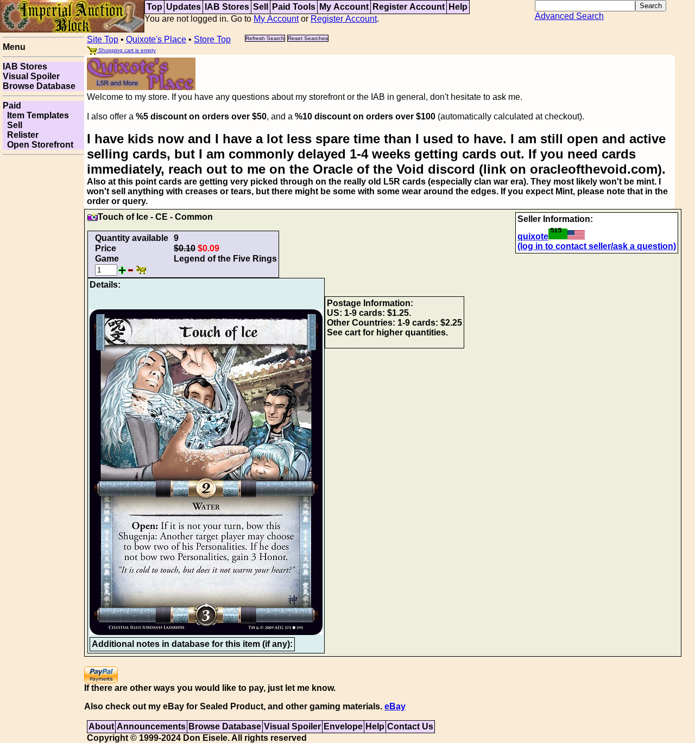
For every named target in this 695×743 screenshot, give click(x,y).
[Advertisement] (43, 322)
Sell (260, 6)
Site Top (102, 39)
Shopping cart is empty (126, 50)
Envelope (343, 726)
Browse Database (39, 86)
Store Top (212, 39)
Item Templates (36, 115)
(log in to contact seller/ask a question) (596, 246)
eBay (395, 706)
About (101, 726)
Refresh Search (265, 38)
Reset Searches (308, 38)
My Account (344, 6)
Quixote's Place (156, 39)
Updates (183, 6)
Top (154, 6)
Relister (21, 134)
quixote (532, 236)
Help (457, 6)
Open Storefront (38, 144)
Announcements (151, 726)
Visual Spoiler (31, 76)
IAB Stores (227, 6)
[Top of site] (72, 15)
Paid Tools (293, 6)
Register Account (408, 6)
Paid (12, 105)
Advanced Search (569, 16)
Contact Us (410, 726)
